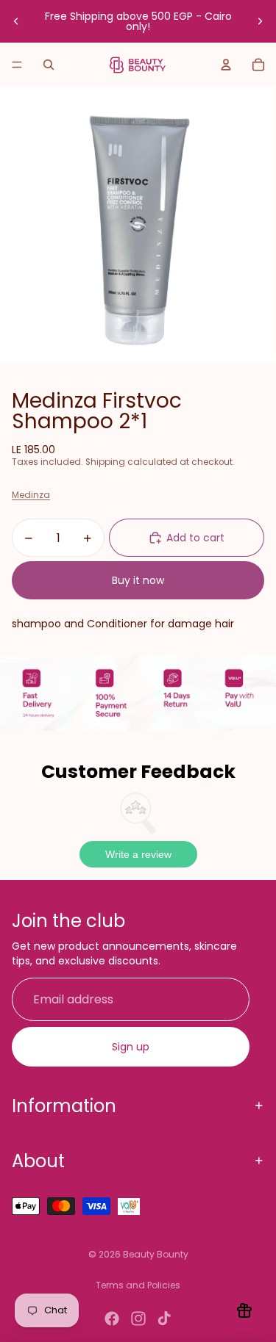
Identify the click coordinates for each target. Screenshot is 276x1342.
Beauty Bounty (155, 1254)
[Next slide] (260, 21)
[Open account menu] (226, 64)
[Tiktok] (164, 1318)
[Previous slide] (16, 21)
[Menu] (17, 65)
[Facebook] (112, 1318)
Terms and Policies (138, 1285)
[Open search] (48, 64)
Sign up (130, 1046)
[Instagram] (138, 1318)
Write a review (138, 854)
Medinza (31, 494)
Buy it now (138, 580)
